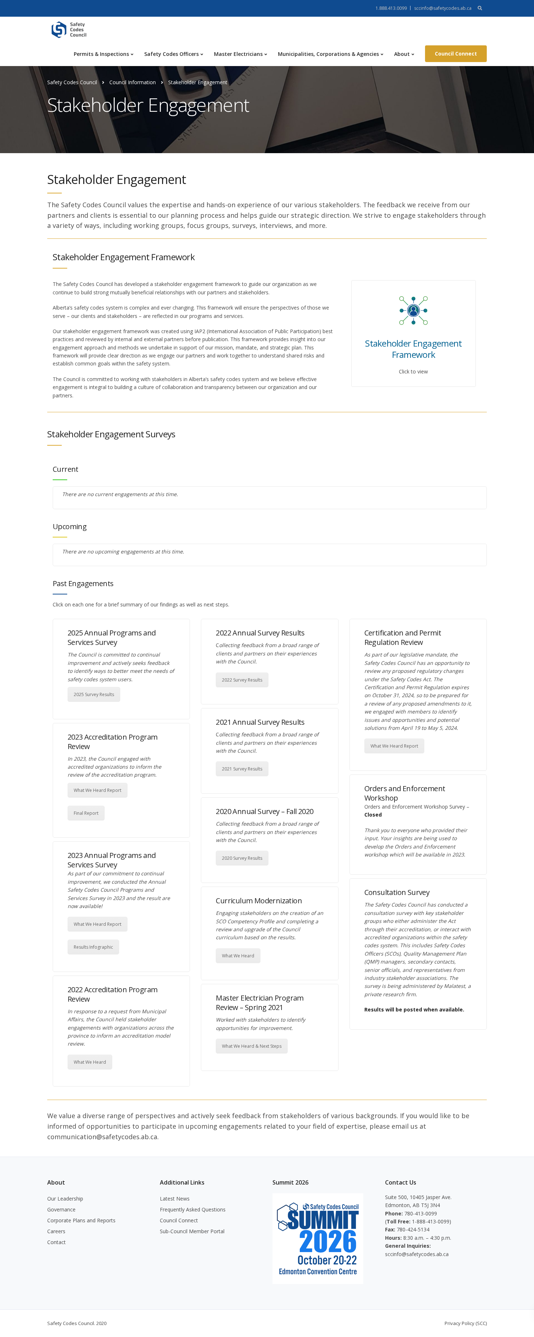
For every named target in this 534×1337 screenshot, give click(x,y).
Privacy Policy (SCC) (466, 1323)
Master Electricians (238, 53)
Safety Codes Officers (171, 53)
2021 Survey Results (242, 769)
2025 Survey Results (94, 694)
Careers (56, 1231)
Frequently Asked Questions (193, 1209)
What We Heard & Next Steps (252, 1046)
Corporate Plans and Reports (81, 1220)
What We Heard (90, 1062)
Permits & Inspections (101, 53)
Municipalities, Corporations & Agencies (328, 53)
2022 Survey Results (242, 680)
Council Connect (456, 53)
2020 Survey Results (242, 858)
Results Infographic (93, 947)
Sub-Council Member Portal (192, 1231)
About (402, 53)
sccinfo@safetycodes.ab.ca (443, 8)
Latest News (175, 1198)
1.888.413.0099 (391, 8)
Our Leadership (65, 1198)
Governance (61, 1209)
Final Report (86, 813)
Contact (56, 1242)
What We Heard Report (97, 790)
